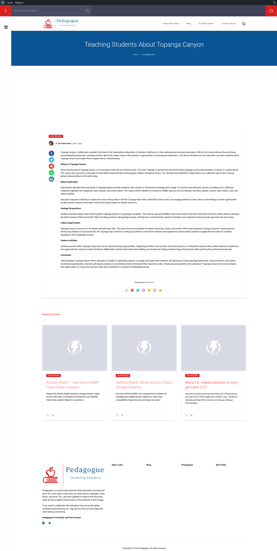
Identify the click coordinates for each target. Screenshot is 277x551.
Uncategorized (56, 136)
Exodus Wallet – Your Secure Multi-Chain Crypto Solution (73, 384)
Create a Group (229, 23)
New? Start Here (171, 23)
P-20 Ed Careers (206, 23)
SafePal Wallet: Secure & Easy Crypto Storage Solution (144, 384)
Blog (189, 23)
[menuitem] (3, 2)
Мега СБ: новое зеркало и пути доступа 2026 (211, 384)
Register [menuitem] (19, 2)
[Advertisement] (144, 94)
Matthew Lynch (64, 143)
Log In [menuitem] (10, 2)
